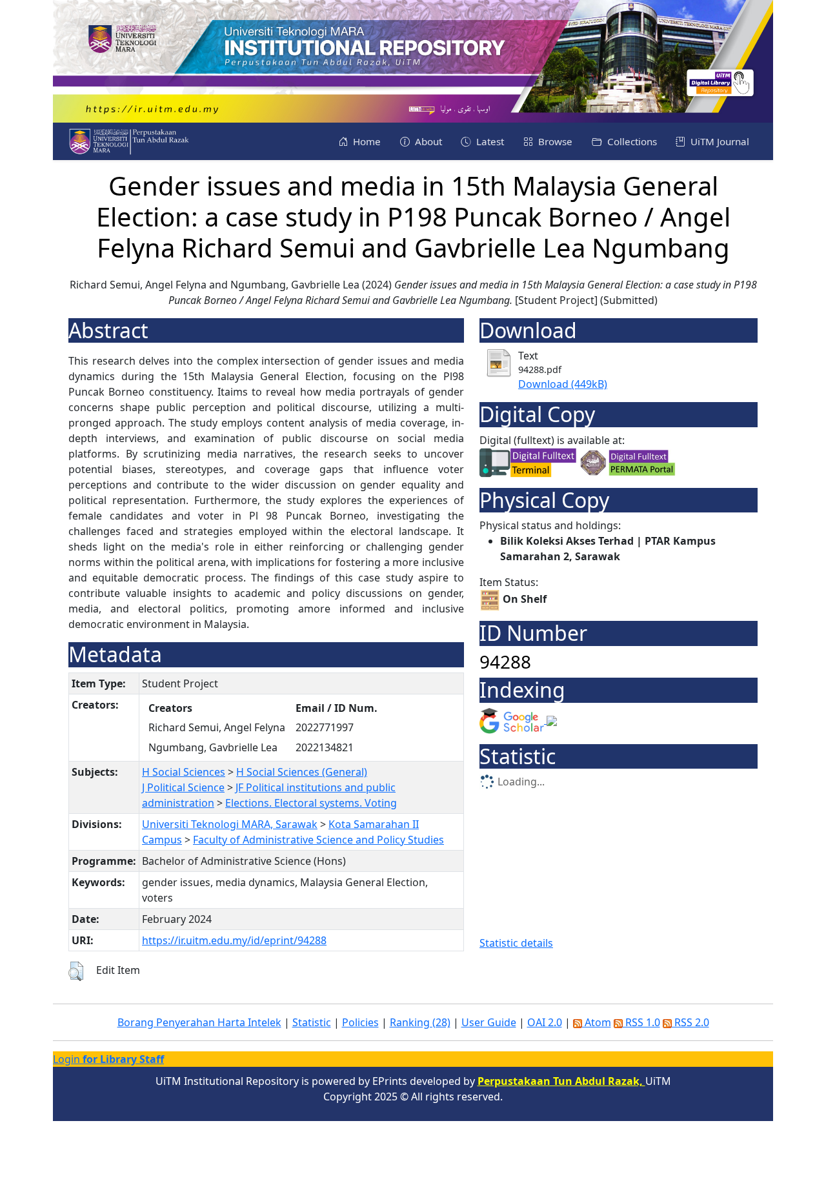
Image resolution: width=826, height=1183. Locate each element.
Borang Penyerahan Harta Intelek (199, 1022)
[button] (75, 971)
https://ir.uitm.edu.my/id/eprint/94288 (234, 940)
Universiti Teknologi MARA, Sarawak (229, 824)
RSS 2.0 (690, 1022)
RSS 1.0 (641, 1022)
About (427, 141)
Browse (554, 141)
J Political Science (183, 787)
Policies (360, 1022)
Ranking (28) (420, 1022)
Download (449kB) (562, 384)
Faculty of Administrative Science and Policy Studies (318, 840)
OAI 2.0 (544, 1022)
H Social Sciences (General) (301, 772)
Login (108, 1059)
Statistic (311, 1022)
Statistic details (516, 943)
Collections (631, 141)
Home (365, 141)
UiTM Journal (718, 141)
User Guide (488, 1022)
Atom (596, 1022)
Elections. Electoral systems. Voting (311, 803)
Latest (489, 141)
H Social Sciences (183, 772)
